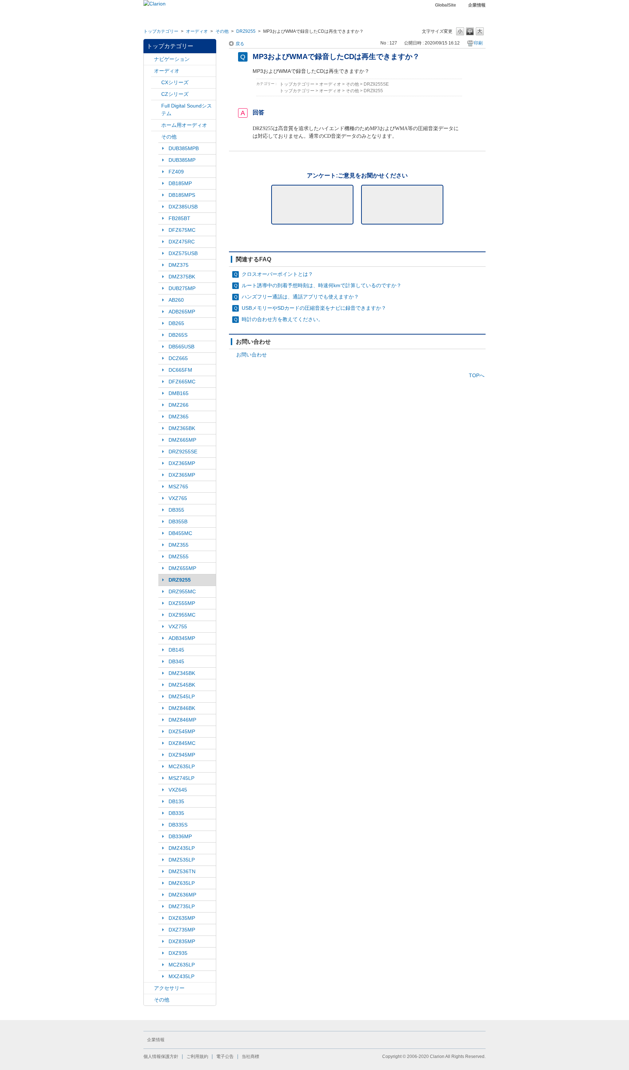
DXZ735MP (182, 930)
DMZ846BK (182, 708)
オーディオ (197, 31)
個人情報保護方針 (160, 1056)
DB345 (176, 661)
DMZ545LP (182, 696)
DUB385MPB (184, 148)
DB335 (176, 813)
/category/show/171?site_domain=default (156, 106)
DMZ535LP (182, 860)
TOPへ (476, 375)
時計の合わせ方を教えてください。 (282, 319)
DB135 (176, 801)
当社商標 (250, 1056)
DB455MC (180, 533)
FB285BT (179, 218)
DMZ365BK (182, 428)
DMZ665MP (182, 440)
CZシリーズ (175, 94)
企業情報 (477, 5)
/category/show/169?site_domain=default (156, 94)
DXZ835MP (182, 941)
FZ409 (176, 172)
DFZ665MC (182, 381)
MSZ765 (178, 486)
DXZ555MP (182, 603)
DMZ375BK (182, 277)
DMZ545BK (182, 685)
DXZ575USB (183, 253)
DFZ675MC (182, 230)
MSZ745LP (181, 778)
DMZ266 (179, 405)
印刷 (478, 43)
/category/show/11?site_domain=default (149, 1000)
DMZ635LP (182, 883)
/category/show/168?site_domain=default (156, 82)
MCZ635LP (182, 766)
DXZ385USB (183, 207)
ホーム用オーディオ (184, 125)
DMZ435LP (182, 848)
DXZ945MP (182, 755)
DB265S (178, 335)
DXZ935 (178, 953)
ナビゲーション (172, 59)
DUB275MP (182, 288)
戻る (240, 43)
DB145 (176, 650)
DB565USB (181, 346)
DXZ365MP (182, 463)
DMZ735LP (182, 906)
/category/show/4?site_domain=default (149, 71)
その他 (222, 31)
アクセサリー (169, 988)
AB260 (176, 300)
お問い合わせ (251, 355)
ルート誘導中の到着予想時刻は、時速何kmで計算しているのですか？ (321, 285)
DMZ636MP (182, 895)
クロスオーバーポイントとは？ (277, 274)
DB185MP (180, 183)
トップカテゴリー (160, 31)
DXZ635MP (182, 918)
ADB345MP (182, 638)
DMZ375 (179, 265)
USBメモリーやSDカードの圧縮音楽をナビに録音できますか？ (314, 308)
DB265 (176, 323)
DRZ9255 (246, 31)
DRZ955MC (182, 591)
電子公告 (225, 1056)
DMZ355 (179, 545)
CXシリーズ (175, 82)
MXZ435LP (181, 976)
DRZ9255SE (183, 451)
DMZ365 (179, 416)
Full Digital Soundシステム (186, 109)
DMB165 (179, 393)
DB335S (178, 825)
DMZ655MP (182, 568)
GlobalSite (445, 5)
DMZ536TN (182, 871)
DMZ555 (179, 556)
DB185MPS (182, 195)
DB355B (178, 521)
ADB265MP (182, 312)
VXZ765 (178, 498)
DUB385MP (182, 160)
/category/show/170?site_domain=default (156, 137)
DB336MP (180, 836)
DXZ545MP (182, 731)
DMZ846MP (182, 720)
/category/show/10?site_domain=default (149, 988)
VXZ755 (178, 626)
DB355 (176, 510)
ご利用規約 (197, 1056)
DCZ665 (178, 358)
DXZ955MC (182, 615)
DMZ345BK (182, 673)
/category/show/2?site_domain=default (149, 59)
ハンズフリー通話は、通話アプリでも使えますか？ (300, 297)
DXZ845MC (182, 743)
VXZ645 (178, 790)
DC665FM (180, 370)
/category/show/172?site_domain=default (156, 125)
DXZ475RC (182, 242)
